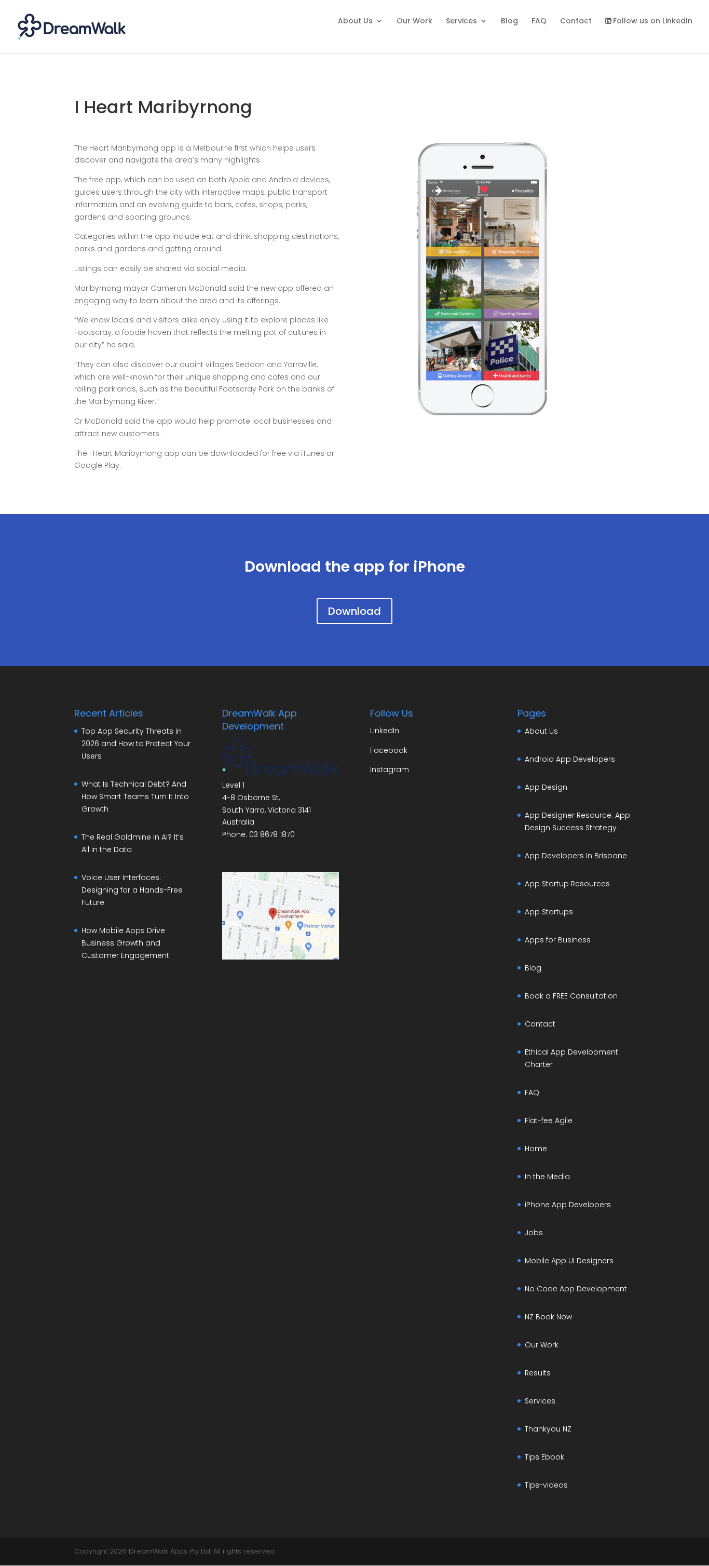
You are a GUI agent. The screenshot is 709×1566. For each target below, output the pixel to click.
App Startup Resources (567, 884)
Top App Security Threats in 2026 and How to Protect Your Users (135, 743)
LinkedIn (384, 730)
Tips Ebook (544, 1457)
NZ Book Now (548, 1317)
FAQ (539, 21)
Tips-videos (546, 1485)
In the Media (547, 1176)
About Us (355, 21)
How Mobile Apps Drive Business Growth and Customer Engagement (125, 943)
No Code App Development (576, 1289)
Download (354, 611)
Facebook (388, 750)
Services (461, 21)
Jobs (534, 1232)
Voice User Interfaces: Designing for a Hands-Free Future (132, 890)
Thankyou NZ (548, 1429)
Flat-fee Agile (548, 1120)
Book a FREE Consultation (571, 996)
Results (538, 1373)
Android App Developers (570, 759)
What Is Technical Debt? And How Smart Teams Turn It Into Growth (135, 796)
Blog (509, 21)
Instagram (389, 769)
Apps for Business (558, 940)
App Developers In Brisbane (576, 856)
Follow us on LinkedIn (652, 21)
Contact (576, 21)
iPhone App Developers (568, 1204)
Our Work (414, 21)
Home (536, 1148)
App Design (546, 787)
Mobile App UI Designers (569, 1261)
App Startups (549, 912)
